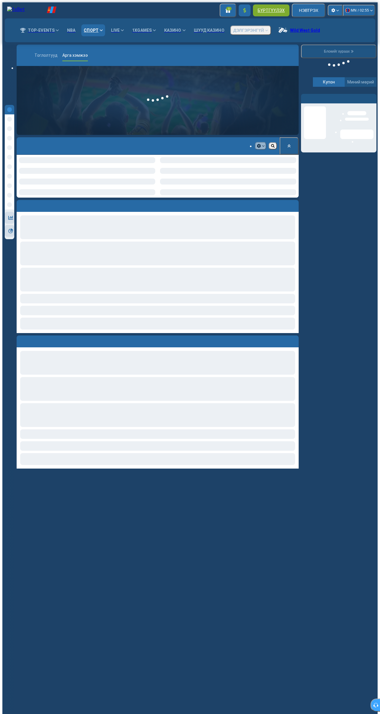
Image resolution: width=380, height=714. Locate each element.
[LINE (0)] (22, 55)
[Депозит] (245, 10)
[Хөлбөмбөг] (31, 55)
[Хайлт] (293, 55)
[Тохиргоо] (335, 10)
